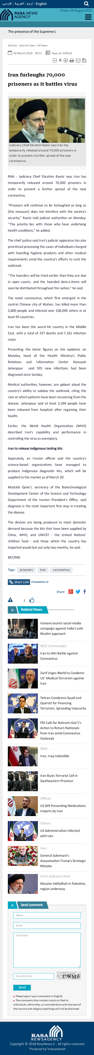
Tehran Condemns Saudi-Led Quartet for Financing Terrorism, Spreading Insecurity (63, 703)
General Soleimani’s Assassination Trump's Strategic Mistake (63, 861)
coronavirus (61, 570)
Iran (43, 570)
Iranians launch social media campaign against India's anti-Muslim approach (62, 628)
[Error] (10, 600)
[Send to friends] (78, 60)
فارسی (7, 3)
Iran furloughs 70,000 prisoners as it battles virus (42, 79)
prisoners (26, 570)
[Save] (84, 60)
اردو (30, 3)
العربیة (19, 3)
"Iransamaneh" (47, 1049)
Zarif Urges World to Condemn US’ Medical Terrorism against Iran (62, 678)
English (41, 4)
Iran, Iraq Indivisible (54, 756)
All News (43, 45)
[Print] (71, 60)
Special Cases (26, 45)
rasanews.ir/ (40, 581)
